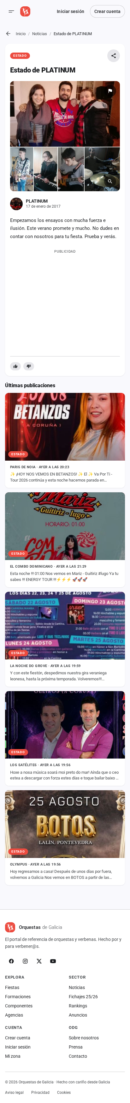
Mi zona (13, 1056)
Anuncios (78, 1015)
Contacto (78, 1056)
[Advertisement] (65, 301)
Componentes (18, 1005)
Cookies (64, 1092)
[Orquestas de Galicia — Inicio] (25, 11)
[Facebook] (11, 961)
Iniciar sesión (70, 11)
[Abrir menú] (11, 11)
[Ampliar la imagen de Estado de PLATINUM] (65, 136)
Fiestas (12, 987)
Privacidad (40, 1092)
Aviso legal (14, 1092)
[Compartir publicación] (113, 55)
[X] (39, 961)
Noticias (39, 34)
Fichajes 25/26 (83, 996)
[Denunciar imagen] (110, 91)
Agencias (14, 1015)
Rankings (78, 1005)
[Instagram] (25, 961)
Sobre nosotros (84, 1037)
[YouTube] (53, 961)
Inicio (21, 34)
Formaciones (18, 996)
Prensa (76, 1046)
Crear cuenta (107, 11)
